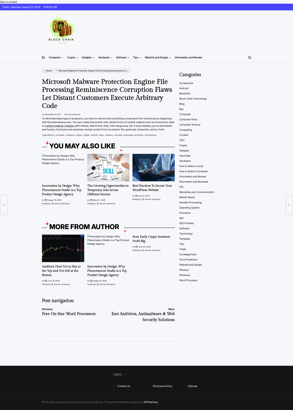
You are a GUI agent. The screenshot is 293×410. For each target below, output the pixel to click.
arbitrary (50, 135)
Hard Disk (185, 155)
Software (121, 57)
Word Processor (188, 280)
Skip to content (8, 1)
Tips (135, 57)
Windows (184, 275)
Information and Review (188, 57)
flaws (101, 135)
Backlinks (184, 93)
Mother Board (187, 197)
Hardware (104, 57)
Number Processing (190, 202)
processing (128, 135)
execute (94, 135)
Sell (181, 218)
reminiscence (151, 135)
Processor (185, 212)
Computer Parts (188, 119)
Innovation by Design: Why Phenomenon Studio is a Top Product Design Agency (61, 190)
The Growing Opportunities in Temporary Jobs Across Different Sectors (108, 190)
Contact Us (124, 386)
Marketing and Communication (196, 192)
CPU (181, 140)
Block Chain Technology (193, 98)
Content (183, 134)
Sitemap (192, 386)
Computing (185, 129)
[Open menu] (43, 57)
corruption (60, 135)
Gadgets (87, 57)
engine (86, 135)
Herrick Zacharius (72, 114)
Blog (181, 103)
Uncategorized (187, 254)
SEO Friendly (186, 223)
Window (184, 269)
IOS (181, 186)
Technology (186, 233)
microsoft (118, 135)
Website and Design (156, 57)
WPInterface (151, 402)
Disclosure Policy (162, 386)
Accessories (186, 83)
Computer (55, 57)
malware (109, 135)
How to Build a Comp (191, 166)
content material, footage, (59, 125)
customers (70, 135)
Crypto (71, 57)
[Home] (48, 73)
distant (79, 135)
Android (183, 88)
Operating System (189, 207)
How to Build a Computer (193, 171)
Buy (181, 109)
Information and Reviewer (193, 181)
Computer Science (189, 124)
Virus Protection (188, 259)
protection (139, 135)
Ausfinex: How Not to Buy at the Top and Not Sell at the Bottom (61, 271)
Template (184, 238)
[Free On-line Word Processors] (3, 205)
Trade (182, 249)
